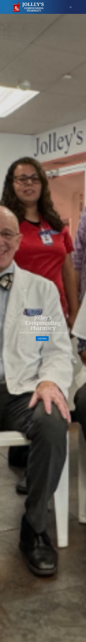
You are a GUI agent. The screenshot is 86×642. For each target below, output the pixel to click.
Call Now (42, 338)
